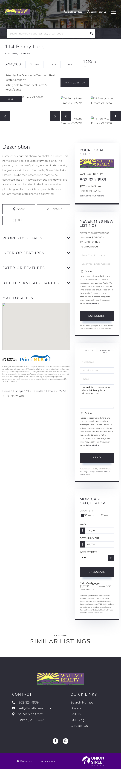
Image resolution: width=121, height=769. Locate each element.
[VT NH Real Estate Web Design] (93, 761)
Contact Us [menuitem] (79, 726)
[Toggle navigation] (113, 11)
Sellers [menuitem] (76, 714)
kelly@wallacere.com (34, 708)
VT (27, 391)
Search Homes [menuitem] (82, 702)
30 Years (89, 515)
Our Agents (98, 196)
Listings (18, 391)
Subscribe (96, 315)
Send (97, 457)
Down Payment (89, 538)
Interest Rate (88, 552)
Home (6, 391)
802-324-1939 (93, 179)
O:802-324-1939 (75, 12)
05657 (62, 391)
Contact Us (85, 196)
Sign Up (103, 12)
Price (83, 524)
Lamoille (37, 391)
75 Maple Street (31, 717)
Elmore (50, 391)
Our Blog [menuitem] (78, 720)
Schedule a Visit (105, 351)
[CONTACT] (74, 82)
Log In (94, 12)
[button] (91, 33)
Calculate (97, 571)
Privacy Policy (92, 303)
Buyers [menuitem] (76, 708)
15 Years (104, 515)
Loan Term (87, 510)
